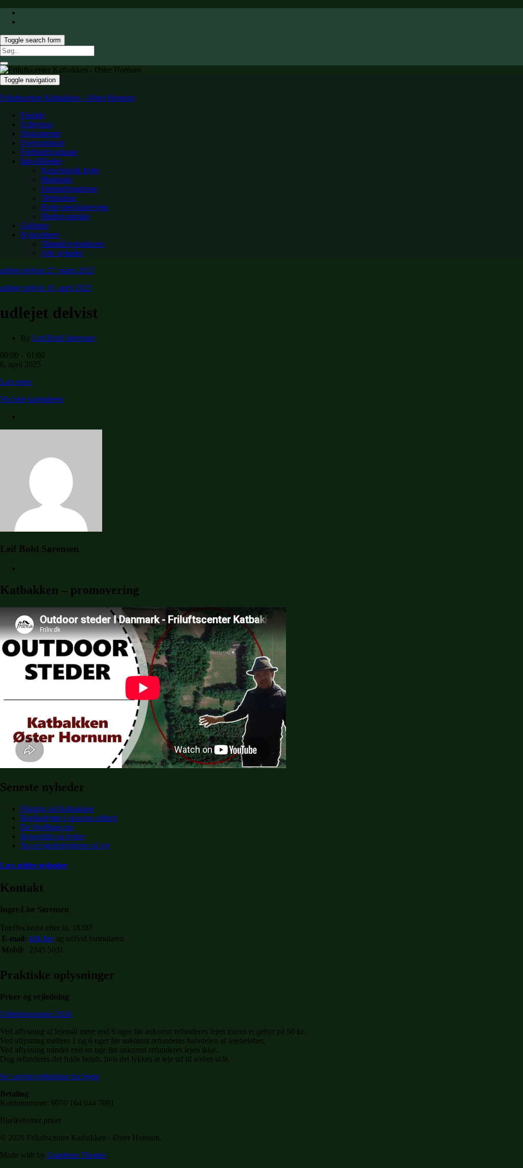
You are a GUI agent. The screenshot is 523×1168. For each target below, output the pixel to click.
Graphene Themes (76, 1155)
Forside (32, 115)
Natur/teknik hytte (70, 170)
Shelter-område (65, 216)
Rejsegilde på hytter (52, 836)
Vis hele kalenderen (31, 399)
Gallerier (34, 225)
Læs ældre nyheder (33, 865)
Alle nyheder (62, 253)
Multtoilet (56, 179)
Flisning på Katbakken (56, 808)
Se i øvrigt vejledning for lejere (50, 1076)
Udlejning (36, 124)
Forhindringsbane (48, 152)
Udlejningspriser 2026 (36, 1014)
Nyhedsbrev (40, 234)
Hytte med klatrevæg (74, 207)
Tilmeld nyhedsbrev (73, 244)
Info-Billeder (41, 161)
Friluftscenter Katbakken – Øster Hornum (67, 97)
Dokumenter (40, 133)
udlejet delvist (47, 270)
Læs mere (16, 381)
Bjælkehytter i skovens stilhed (68, 818)
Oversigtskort (42, 142)
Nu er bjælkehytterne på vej (65, 845)
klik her (41, 938)
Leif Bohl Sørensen (63, 337)
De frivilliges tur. (47, 827)
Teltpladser (58, 198)
